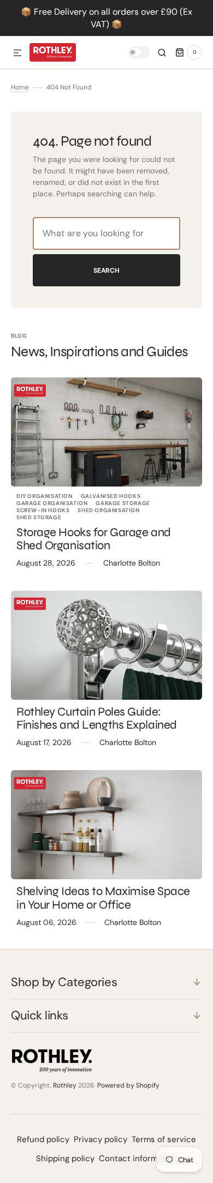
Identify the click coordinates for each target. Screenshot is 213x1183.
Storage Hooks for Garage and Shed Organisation (93, 539)
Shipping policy (65, 1158)
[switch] (139, 52)
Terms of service (164, 1139)
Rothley (64, 1085)
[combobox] (106, 233)
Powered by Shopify (128, 1085)
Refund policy (43, 1139)
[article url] (106, 432)
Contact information (138, 1158)
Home (20, 87)
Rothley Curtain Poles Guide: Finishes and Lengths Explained (96, 718)
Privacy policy (100, 1139)
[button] (17, 53)
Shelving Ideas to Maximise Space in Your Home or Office (103, 897)
